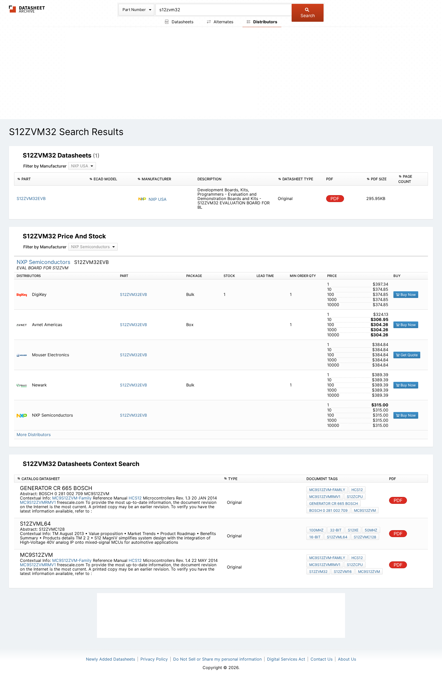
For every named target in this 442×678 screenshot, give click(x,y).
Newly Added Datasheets (110, 659)
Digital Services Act (286, 659)
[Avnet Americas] (24, 325)
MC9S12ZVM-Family (72, 498)
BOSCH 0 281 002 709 (328, 510)
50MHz (371, 530)
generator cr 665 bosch (333, 503)
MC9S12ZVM (365, 510)
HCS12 (135, 498)
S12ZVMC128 (365, 537)
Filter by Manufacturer (45, 166)
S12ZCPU (355, 496)
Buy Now (408, 294)
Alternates (222, 21)
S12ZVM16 (343, 571)
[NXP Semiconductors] (24, 415)
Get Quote (409, 355)
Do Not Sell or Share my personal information (217, 659)
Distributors (264, 21)
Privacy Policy (154, 659)
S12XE (353, 530)
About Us (347, 659)
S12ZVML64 (337, 537)
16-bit (315, 537)
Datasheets (181, 21)
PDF (334, 198)
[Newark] (24, 385)
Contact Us (322, 659)
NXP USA (157, 199)
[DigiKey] (24, 294)
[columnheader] (50, 179)
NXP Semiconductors (44, 262)
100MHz (316, 530)
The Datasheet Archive (27, 9)
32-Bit (335, 530)
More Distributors (34, 434)
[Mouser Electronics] (24, 355)
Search (308, 15)
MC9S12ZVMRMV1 (38, 502)
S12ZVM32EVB (133, 294)
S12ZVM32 (318, 571)
